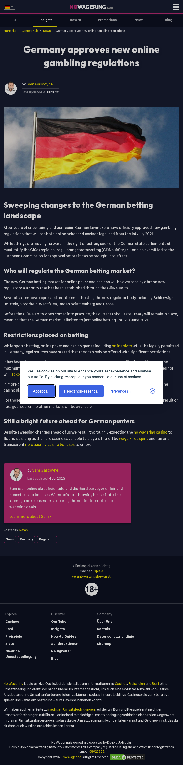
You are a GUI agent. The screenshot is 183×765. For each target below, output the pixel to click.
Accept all (41, 391)
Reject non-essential (81, 391)
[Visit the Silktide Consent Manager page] (152, 391)
